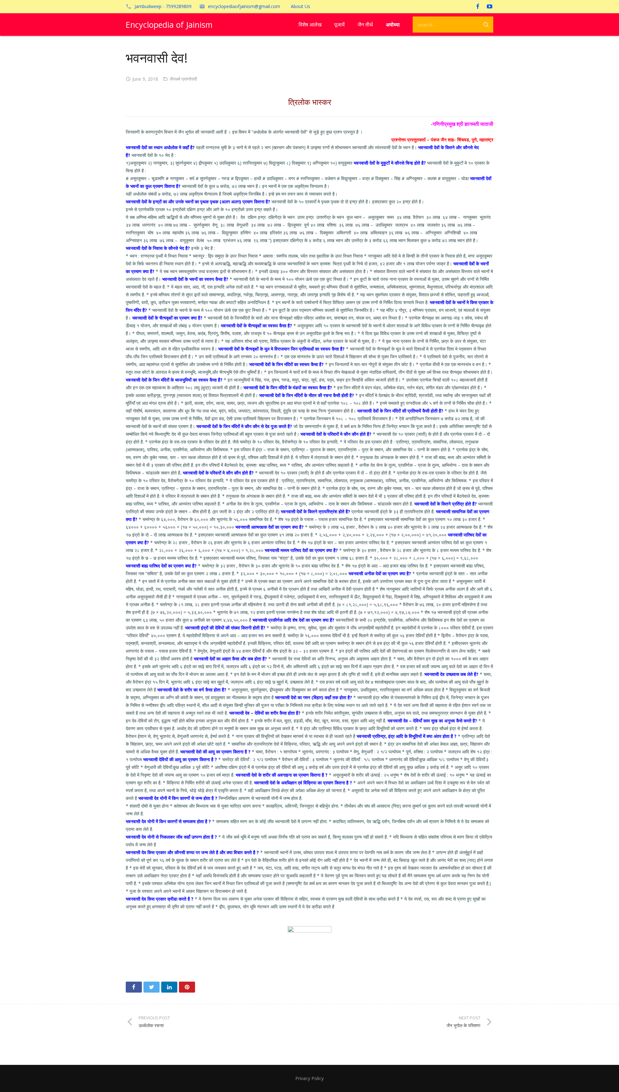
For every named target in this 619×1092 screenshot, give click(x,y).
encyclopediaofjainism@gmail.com (244, 6)
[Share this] (134, 987)
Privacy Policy (309, 1078)
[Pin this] (187, 987)
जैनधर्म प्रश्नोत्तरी (183, 79)
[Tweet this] (151, 987)
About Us (300, 6)
